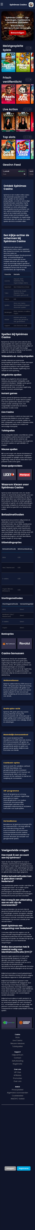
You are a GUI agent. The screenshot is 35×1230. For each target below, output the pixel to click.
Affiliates (17, 1075)
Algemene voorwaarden (17, 1092)
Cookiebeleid (17, 1095)
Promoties (17, 1078)
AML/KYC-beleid (17, 1098)
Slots (17, 1037)
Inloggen (10, 1168)
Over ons (17, 1081)
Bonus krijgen (17, 32)
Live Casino (17, 1040)
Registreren (24, 1168)
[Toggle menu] (1, 4)
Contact (17, 1058)
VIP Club (17, 1072)
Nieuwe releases (17, 1043)
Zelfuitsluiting (17, 1061)
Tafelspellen (17, 1046)
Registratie (17, 1064)
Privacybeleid (17, 1089)
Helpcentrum (17, 1055)
